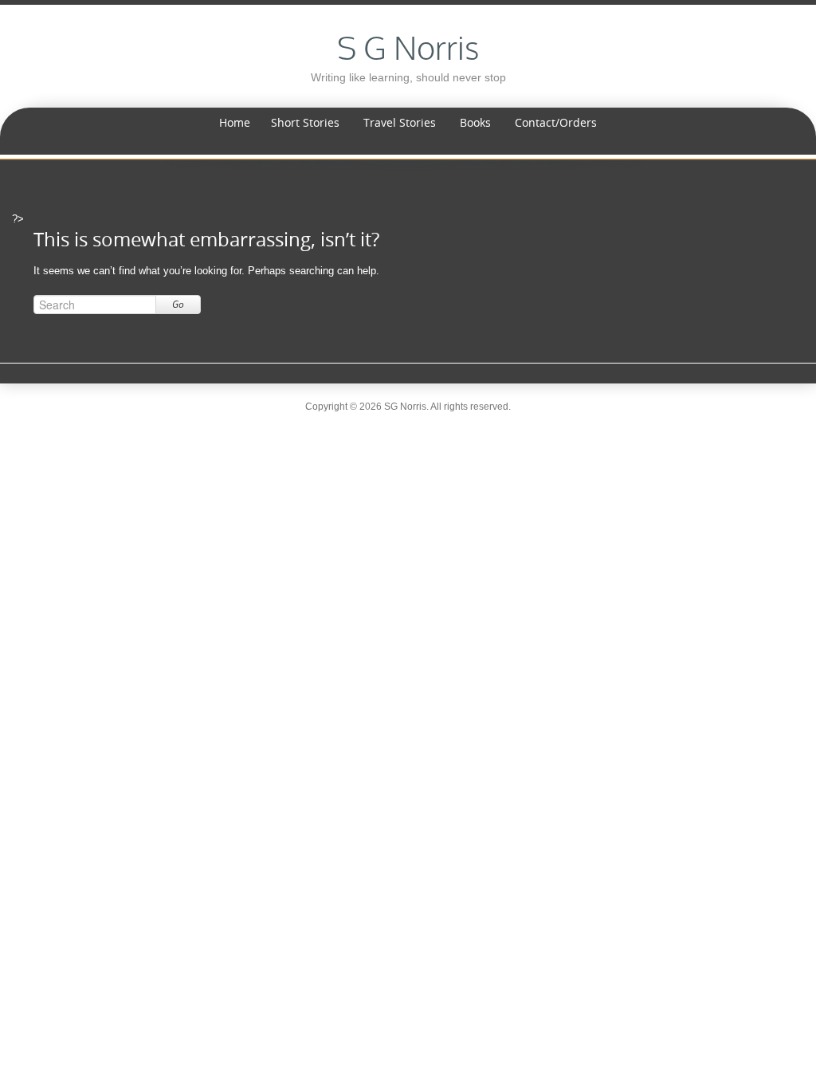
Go (178, 304)
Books (475, 122)
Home (234, 122)
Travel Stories (399, 122)
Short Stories (305, 122)
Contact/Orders (556, 122)
